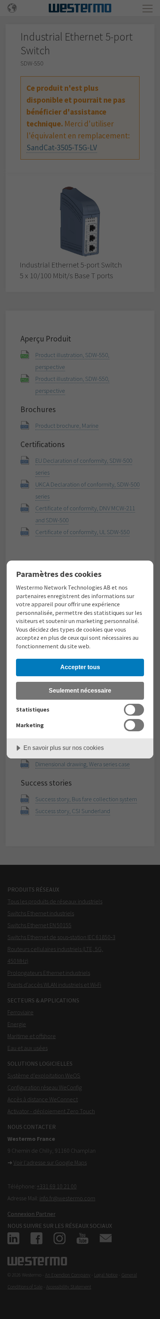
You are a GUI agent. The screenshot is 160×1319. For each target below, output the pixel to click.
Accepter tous (80, 667)
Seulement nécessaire (80, 690)
